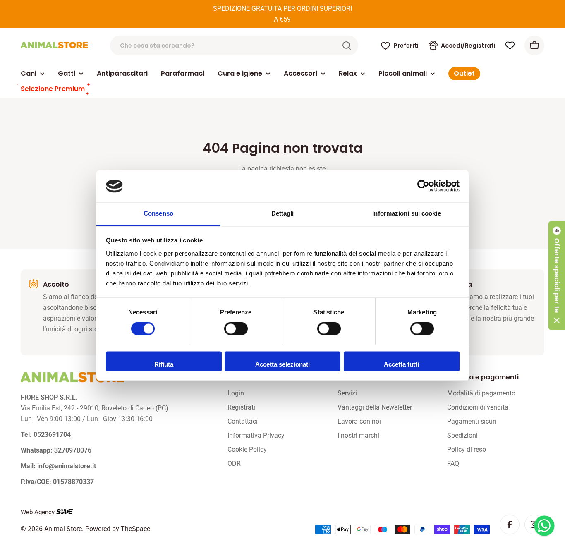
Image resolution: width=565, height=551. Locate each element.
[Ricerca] (347, 45)
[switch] (236, 328)
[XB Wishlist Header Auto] (510, 45)
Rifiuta (163, 364)
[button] (556, 275)
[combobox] (234, 45)
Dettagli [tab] (282, 213)
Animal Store (63, 529)
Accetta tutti (401, 364)
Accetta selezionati (282, 364)
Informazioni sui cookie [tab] (406, 213)
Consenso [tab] (158, 213)
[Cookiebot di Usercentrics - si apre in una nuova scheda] (423, 186)
